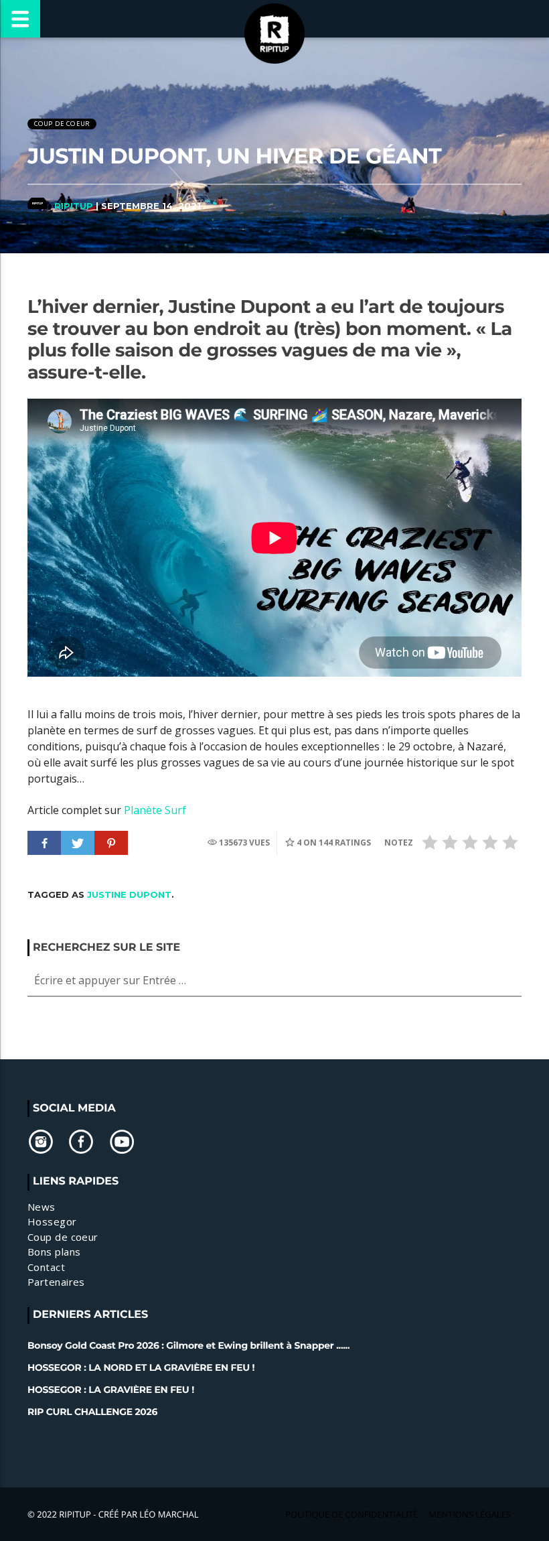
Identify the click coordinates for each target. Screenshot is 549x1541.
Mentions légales (469, 1514)
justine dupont (129, 894)
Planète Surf (155, 810)
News (41, 1206)
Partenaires (56, 1281)
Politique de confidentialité (351, 1514)
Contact (46, 1267)
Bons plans (54, 1251)
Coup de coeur (62, 123)
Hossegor (52, 1221)
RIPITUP (73, 205)
